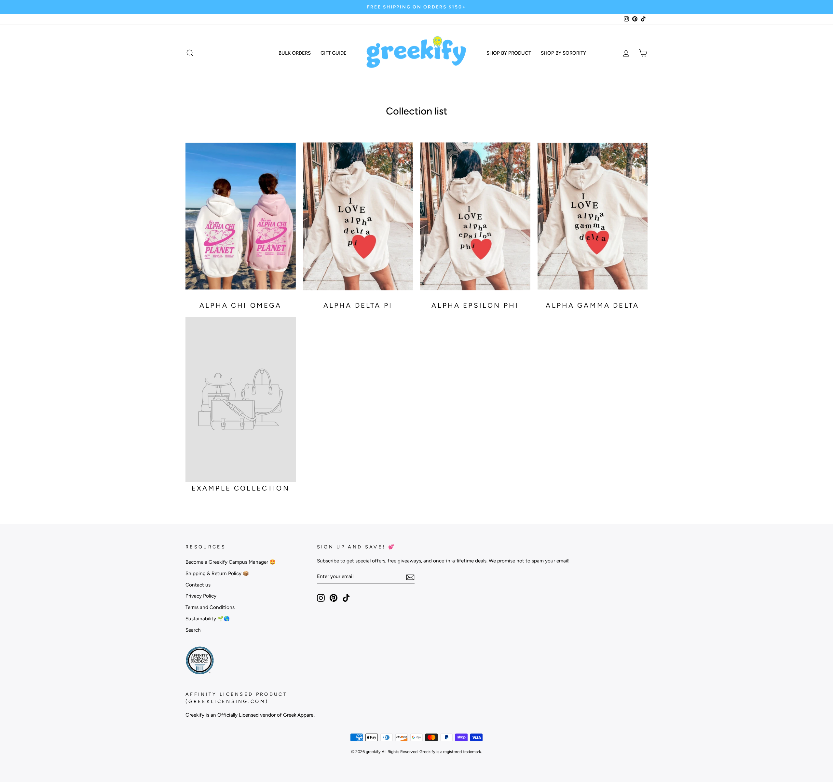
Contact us (198, 585)
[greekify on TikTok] (346, 598)
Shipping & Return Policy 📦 (217, 573)
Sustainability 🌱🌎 (207, 618)
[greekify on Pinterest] (333, 598)
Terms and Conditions (210, 607)
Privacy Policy (200, 596)
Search (193, 630)
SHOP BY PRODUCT (508, 53)
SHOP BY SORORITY (563, 53)
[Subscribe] (410, 577)
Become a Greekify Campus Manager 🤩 (230, 562)
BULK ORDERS (295, 53)
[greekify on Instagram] (321, 598)
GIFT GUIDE (334, 53)
